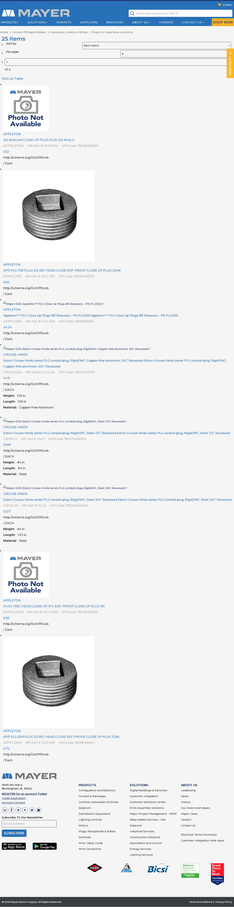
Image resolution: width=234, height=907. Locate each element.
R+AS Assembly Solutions (147, 808)
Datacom (136, 825)
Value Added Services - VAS (148, 819)
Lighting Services (141, 854)
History (186, 802)
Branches (114, 22)
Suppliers (89, 22)
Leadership (188, 790)
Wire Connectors (90, 849)
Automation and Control (146, 843)
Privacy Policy (223, 902)
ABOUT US (189, 785)
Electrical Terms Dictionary (199, 834)
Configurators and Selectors (97, 790)
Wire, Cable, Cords (91, 843)
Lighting (84, 819)
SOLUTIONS (139, 785)
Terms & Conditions (200, 902)
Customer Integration (144, 796)
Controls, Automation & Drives (99, 802)
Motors (83, 825)
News (185, 796)
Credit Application (14, 798)
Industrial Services (142, 831)
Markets (64, 22)
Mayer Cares (189, 813)
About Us (140, 22)
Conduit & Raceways (92, 796)
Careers (166, 22)
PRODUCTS (87, 785)
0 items (227, 4)
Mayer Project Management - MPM (153, 813)
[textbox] (180, 13)
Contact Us (192, 22)
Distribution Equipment (94, 813)
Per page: (12, 51)
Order (230, 162)
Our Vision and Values (195, 808)
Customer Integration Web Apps (202, 840)
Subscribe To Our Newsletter (22, 817)
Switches (85, 837)
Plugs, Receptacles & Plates (97, 831)
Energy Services (140, 849)
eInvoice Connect (13, 802)
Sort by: (11, 43)
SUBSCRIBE (14, 833)
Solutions (37, 22)
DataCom (85, 808)
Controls (96, 819)
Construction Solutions (145, 837)
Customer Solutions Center (148, 802)
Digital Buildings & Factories (148, 790)
